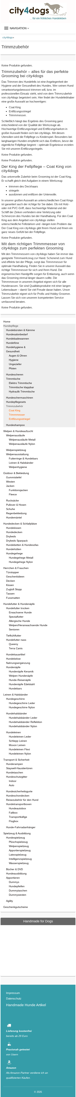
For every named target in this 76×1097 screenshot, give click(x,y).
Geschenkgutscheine (15, 907)
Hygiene (13, 360)
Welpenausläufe (15, 435)
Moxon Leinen (17, 745)
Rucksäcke (12, 500)
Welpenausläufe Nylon (22, 444)
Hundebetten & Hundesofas (22, 545)
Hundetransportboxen (19, 804)
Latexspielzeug (17, 854)
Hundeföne (12, 343)
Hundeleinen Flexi (19, 749)
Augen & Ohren (18, 355)
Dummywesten (17, 894)
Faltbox (13, 812)
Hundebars (15, 688)
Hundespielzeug (15, 837)
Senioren (14, 629)
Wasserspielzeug (19, 863)
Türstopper (12, 572)
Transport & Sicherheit (16, 759)
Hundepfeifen (17, 886)
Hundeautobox (17, 808)
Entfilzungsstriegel (19, 419)
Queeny (13, 644)
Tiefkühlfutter (13, 635)
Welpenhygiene (18, 467)
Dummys (14, 882)
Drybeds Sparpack (17, 540)
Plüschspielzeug (18, 842)
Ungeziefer (15, 364)
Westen (10, 481)
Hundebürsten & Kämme (20, 330)
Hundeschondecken (17, 795)
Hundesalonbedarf (17, 334)
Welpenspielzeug (16, 450)
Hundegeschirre (15, 699)
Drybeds (11, 536)
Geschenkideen (15, 576)
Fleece (13, 494)
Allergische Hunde (19, 621)
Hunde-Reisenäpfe (20, 680)
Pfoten (12, 368)
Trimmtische (13, 378)
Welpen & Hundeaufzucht (18, 431)
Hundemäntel (14, 517)
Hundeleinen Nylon (20, 753)
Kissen (10, 585)
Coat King (14, 410)
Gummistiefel (13, 477)
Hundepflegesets (16, 402)
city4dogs (7, 37)
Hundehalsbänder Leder (23, 717)
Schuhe (10, 509)
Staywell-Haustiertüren (19, 768)
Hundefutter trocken (17, 608)
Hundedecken (14, 532)
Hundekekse (13, 658)
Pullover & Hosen (16, 504)
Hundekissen (13, 528)
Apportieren (13, 877)
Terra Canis (16, 648)
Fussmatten (13, 598)
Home (6, 321)
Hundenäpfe (13, 667)
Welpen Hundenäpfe (21, 675)
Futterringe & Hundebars (23, 458)
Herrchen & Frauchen (16, 568)
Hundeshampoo (15, 425)
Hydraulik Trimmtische (22, 391)
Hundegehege (14, 553)
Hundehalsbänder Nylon (23, 726)
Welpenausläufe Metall (22, 439)
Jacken (10, 486)
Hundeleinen (13, 732)
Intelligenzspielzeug (20, 859)
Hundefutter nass (16, 640)
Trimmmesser (17, 414)
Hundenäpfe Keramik (21, 671)
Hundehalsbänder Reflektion (25, 722)
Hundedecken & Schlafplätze (20, 523)
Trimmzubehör (14, 406)
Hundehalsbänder (16, 713)
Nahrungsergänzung (18, 663)
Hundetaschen (14, 772)
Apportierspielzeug (20, 850)
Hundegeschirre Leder (22, 703)
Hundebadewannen (17, 338)
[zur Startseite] (38, 11)
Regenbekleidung (16, 513)
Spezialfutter (16, 616)
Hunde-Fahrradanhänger (20, 827)
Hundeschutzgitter (16, 776)
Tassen (10, 593)
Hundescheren (14, 374)
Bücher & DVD (14, 869)
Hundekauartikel (15, 654)
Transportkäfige (18, 817)
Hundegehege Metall (21, 557)
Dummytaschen (18, 890)
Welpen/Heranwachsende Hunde (28, 625)
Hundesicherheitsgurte (19, 791)
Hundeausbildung (16, 873)
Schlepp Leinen (18, 741)
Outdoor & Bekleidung (16, 473)
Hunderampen (14, 764)
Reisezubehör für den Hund (22, 800)
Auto (11, 785)
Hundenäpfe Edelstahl (22, 684)
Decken (10, 580)
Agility (9, 901)
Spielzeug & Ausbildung (17, 833)
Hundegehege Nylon (21, 562)
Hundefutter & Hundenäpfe (19, 604)
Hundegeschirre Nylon (22, 707)
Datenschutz (13, 998)
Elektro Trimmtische (20, 383)
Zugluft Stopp (14, 589)
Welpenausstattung (17, 454)
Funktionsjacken (18, 490)
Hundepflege (10, 326)
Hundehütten (13, 549)
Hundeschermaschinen (19, 397)
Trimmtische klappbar (21, 387)
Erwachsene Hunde (20, 612)
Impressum (13, 992)
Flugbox (13, 821)
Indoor (12, 781)
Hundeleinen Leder (20, 736)
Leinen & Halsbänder (21, 462)
